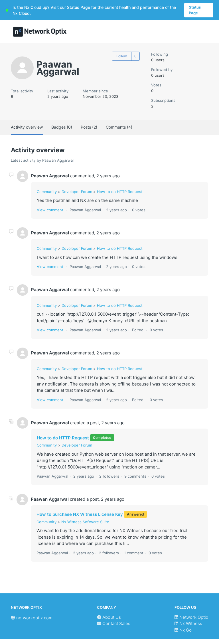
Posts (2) (89, 127)
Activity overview (27, 127)
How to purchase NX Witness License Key (79, 514)
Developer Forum (77, 191)
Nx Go (185, 630)
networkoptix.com (33, 617)
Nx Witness (190, 623)
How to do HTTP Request (120, 191)
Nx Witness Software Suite (85, 522)
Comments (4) (119, 127)
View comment (50, 210)
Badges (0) (61, 127)
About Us (111, 617)
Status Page (195, 10)
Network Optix (193, 617)
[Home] (40, 32)
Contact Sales (115, 623)
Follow (121, 56)
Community (47, 191)
